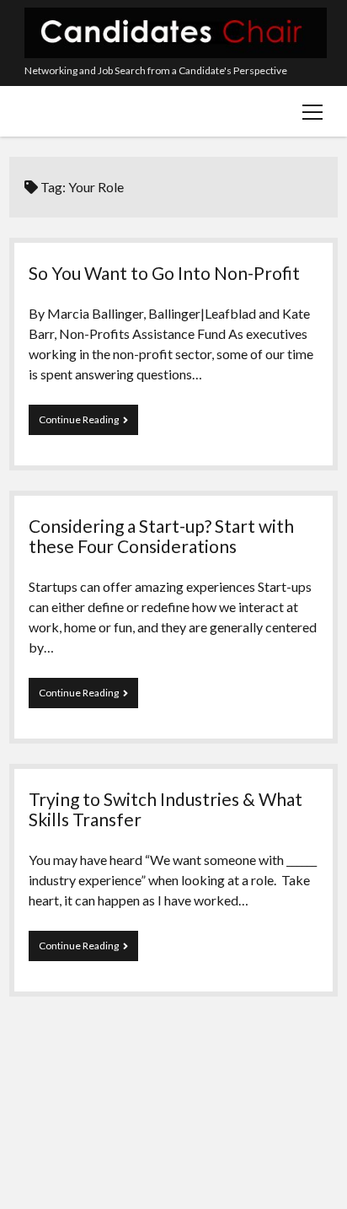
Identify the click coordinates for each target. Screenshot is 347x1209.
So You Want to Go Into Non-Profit (164, 272)
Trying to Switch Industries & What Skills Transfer (165, 809)
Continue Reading (84, 424)
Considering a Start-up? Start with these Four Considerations (161, 535)
